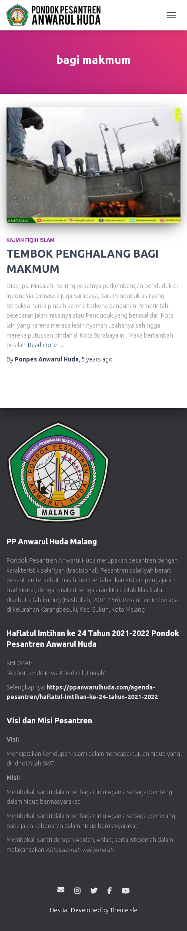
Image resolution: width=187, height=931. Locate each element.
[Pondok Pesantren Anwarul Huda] (57, 15)
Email (61, 890)
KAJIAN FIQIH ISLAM (30, 240)
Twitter (94, 891)
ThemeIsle (123, 910)
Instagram (77, 891)
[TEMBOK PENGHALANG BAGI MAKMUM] (93, 165)
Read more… (45, 344)
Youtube (125, 891)
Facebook (109, 891)
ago (97, 359)
